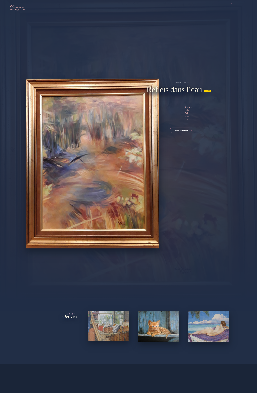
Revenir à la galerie (182, 82)
